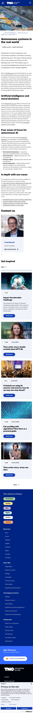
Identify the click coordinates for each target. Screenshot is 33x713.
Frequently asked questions (13, 588)
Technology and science (11, 593)
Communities (9, 584)
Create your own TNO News (17, 658)
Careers (8, 522)
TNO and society (9, 580)
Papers (7, 550)
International (8, 641)
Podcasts (7, 547)
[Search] (30, 2)
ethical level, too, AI (10, 103)
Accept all (8, 708)
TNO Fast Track (9, 630)
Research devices (10, 600)
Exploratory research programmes (15, 607)
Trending (7, 554)
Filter (3, 267)
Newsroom (6, 529)
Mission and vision (10, 570)
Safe (7, 508)
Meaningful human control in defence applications (17, 199)
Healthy (8, 503)
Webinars (7, 540)
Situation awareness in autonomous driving (15, 203)
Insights (7, 543)
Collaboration (7, 619)
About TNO (6, 563)
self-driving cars (9, 73)
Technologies (8, 604)
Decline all (24, 708)
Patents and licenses (11, 611)
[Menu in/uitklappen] (2, 3)
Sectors (8, 517)
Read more (10, 316)
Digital (8, 512)
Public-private (9, 627)
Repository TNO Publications (13, 614)
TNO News (8, 557)
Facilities (7, 596)
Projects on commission (12, 623)
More (15, 485)
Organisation (8, 566)
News (6, 533)
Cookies (6, 677)
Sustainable (9, 498)
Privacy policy (12, 704)
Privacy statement (9, 681)
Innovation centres (10, 637)
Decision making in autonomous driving (14, 201)
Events (7, 536)
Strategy (7, 573)
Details (2, 704)
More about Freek (10, 249)
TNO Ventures (9, 634)
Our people (8, 577)
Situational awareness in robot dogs (13, 205)
